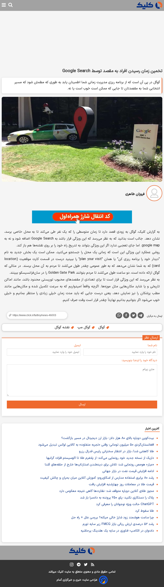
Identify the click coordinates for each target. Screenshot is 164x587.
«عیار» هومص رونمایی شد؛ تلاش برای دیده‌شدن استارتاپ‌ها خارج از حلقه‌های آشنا (99, 464)
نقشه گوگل (63, 327)
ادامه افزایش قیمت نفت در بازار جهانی (128, 471)
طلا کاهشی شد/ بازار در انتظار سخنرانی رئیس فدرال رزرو (116, 451)
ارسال (82, 404)
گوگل (102, 327)
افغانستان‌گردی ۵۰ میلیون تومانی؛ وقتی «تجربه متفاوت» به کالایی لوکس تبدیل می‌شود (96, 444)
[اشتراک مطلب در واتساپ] (119, 315)
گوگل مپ (84, 327)
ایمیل (77, 345)
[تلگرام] (141, 316)
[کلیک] (149, 5)
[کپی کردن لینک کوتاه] (35, 315)
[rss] (92, 565)
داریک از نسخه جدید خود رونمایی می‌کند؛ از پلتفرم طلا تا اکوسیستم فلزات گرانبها (100, 458)
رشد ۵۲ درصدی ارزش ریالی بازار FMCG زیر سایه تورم (118, 524)
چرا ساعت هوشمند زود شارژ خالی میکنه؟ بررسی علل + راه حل (112, 517)
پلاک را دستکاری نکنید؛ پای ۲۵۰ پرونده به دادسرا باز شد (117, 497)
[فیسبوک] (126, 316)
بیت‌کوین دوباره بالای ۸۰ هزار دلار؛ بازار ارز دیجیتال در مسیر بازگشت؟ (107, 438)
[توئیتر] (133, 316)
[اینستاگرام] (71, 565)
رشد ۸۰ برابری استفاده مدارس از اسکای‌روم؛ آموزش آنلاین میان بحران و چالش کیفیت (97, 477)
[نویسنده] (154, 194)
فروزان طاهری (135, 194)
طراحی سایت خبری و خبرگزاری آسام (77, 580)
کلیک (60, 572)
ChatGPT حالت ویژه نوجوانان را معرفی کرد (125, 504)
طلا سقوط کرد (144, 511)
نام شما (152, 345)
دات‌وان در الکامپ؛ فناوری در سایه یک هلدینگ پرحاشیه (117, 530)
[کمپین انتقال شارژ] (82, 217)
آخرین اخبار (152, 428)
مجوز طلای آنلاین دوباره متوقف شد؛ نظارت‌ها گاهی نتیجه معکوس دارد (106, 491)
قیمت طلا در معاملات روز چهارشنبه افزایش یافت (121, 484)
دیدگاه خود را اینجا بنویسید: (139, 360)
